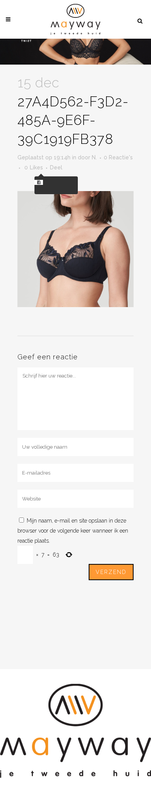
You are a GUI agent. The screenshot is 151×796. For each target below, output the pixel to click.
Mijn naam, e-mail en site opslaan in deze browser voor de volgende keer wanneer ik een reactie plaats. (72, 531)
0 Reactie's (118, 157)
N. (94, 157)
